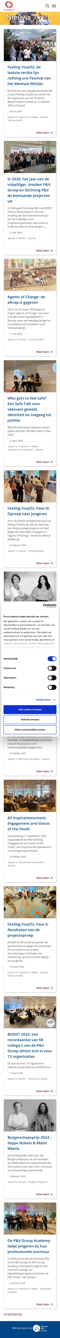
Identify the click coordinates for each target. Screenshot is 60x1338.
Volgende (16, 1314)
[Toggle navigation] (54, 6)
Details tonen (43, 699)
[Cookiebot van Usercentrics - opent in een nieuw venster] (43, 606)
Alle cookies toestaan (30, 709)
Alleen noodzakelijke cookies (30, 729)
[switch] (52, 668)
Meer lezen (42, 132)
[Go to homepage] (9, 5)
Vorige (7, 1314)
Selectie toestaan (30, 719)
